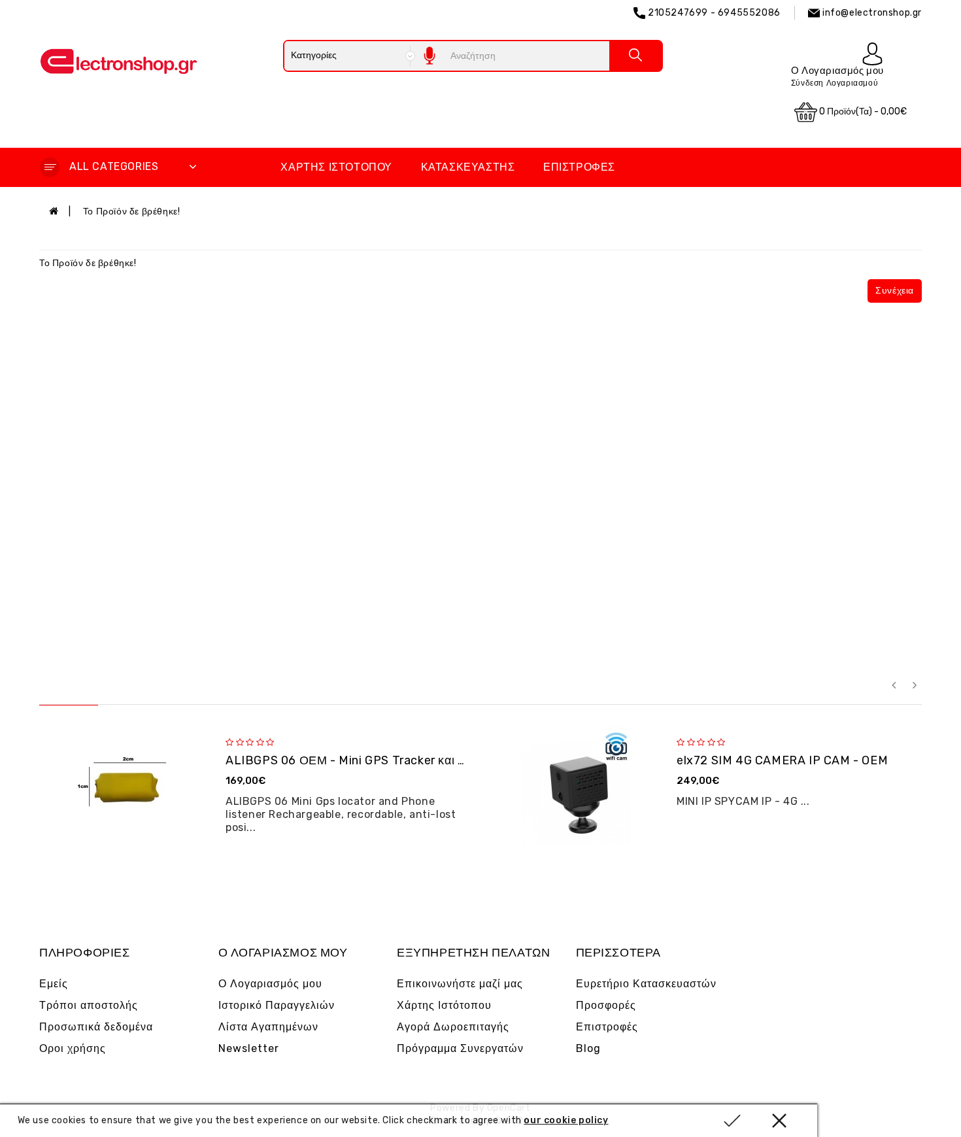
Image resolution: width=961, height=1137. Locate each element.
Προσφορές (606, 1005)
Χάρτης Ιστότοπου (336, 167)
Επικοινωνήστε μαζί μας (460, 983)
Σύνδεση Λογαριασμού (834, 83)
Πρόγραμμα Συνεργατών (460, 1048)
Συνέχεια (894, 290)
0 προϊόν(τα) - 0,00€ (862, 111)
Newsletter (248, 1048)
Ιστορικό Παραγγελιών (276, 1005)
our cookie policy (566, 1120)
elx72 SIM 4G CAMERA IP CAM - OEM (782, 760)
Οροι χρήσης (72, 1048)
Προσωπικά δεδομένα (96, 1027)
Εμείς (53, 983)
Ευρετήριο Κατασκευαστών (646, 983)
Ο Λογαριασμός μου (270, 983)
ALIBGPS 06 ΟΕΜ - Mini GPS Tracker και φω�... (361, 760)
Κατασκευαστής (468, 167)
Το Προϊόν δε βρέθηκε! (131, 211)
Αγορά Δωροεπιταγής (453, 1027)
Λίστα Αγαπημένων (268, 1027)
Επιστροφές (579, 167)
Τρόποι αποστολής (88, 1005)
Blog (588, 1048)
